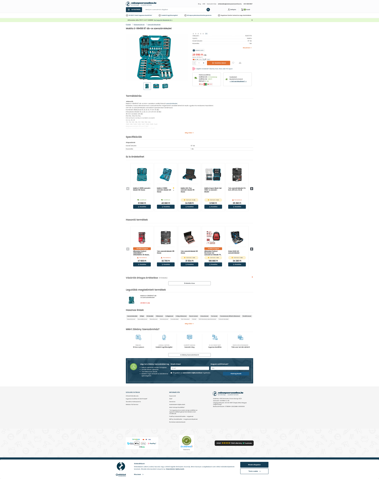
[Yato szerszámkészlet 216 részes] (166, 237)
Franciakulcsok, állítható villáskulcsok (230, 316)
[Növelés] (203, 63)
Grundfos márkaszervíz (133, 402)
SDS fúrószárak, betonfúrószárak (207, 319)
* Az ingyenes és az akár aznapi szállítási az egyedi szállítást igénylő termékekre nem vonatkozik (183, 411)
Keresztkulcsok (131, 319)
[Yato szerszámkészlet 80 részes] (189, 237)
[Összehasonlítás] (240, 63)
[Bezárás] (252, 20)
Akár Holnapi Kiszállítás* (177, 407)
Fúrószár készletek (223, 319)
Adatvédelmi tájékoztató (177, 404)
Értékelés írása (189, 283)
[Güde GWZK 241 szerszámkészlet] (237, 237)
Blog (199, 4)
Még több (188, 133)
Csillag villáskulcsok (181, 316)
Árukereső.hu (186, 449)
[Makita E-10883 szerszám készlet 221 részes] (166, 174)
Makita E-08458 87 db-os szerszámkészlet (148, 296)
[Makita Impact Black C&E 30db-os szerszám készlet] (213, 174)
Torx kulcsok (214, 316)
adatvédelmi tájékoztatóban (192, 373)
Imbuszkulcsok (204, 316)
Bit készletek (150, 316)
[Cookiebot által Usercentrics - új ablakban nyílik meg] (121, 475)
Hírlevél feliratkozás (132, 396)
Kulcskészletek (174, 319)
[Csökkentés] (194, 63)
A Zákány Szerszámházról (189, 355)
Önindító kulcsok (247, 316)
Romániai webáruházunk (177, 422)
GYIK (204, 4)
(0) (206, 34)
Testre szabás (253, 471)
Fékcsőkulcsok (153, 319)
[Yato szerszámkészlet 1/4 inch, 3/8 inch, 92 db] (237, 174)
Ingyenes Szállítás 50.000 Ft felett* (136, 399)
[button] (251, 188)
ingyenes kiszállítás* (145, 15)
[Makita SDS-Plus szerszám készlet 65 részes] (189, 174)
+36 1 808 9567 (247, 4)
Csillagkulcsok (169, 316)
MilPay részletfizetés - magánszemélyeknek (183, 419)
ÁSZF (170, 399)
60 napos (190, 15)
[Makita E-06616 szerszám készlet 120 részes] (142, 174)
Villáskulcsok (159, 316)
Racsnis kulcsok (193, 316)
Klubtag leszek (236, 374)
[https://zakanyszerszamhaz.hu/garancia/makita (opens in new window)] (207, 50)
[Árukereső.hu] (187, 440)
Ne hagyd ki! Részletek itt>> (163, 20)
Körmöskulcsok (164, 319)
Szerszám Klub (211, 4)
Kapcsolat (172, 396)
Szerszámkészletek (132, 316)
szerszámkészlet (171, 104)
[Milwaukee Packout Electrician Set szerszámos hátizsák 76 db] (213, 237)
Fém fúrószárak (185, 319)
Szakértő (164, 15)
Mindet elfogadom (254, 465)
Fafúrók (194, 319)
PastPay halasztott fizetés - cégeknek (181, 416)
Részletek (137, 474)
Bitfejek (142, 316)
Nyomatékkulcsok (142, 319)
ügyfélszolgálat (172, 15)
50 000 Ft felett (134, 15)
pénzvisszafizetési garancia (202, 15)
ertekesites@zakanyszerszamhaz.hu (230, 4)
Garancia (172, 402)
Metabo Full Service (132, 404)
